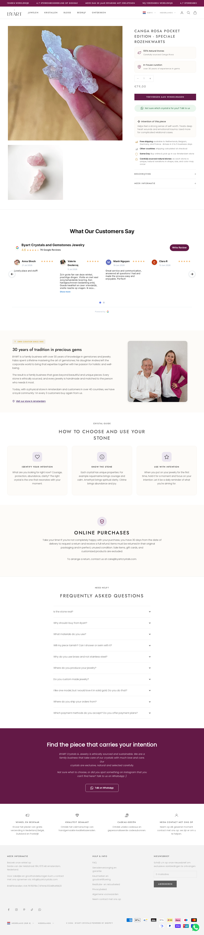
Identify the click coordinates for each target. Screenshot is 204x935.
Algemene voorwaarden (105, 894)
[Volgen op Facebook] (8, 909)
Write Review (179, 247)
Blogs (67, 12)
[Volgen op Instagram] (16, 909)
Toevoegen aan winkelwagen (165, 97)
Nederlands (166, 12)
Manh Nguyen (121, 261)
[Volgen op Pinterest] (24, 909)
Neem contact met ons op (176, 822)
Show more (65, 292)
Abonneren (171, 922)
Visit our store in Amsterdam (31, 401)
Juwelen (33, 12)
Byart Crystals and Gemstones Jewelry (53, 245)
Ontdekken (99, 12)
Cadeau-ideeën (127, 822)
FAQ (94, 862)
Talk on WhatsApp (104, 787)
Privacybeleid (99, 889)
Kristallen (51, 12)
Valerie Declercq (73, 263)
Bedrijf (81, 12)
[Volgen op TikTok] (31, 909)
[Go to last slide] (12, 274)
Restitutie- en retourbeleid (106, 884)
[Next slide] (192, 274)
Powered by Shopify (102, 923)
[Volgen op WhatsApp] (39, 909)
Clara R (163, 261)
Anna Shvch (29, 261)
